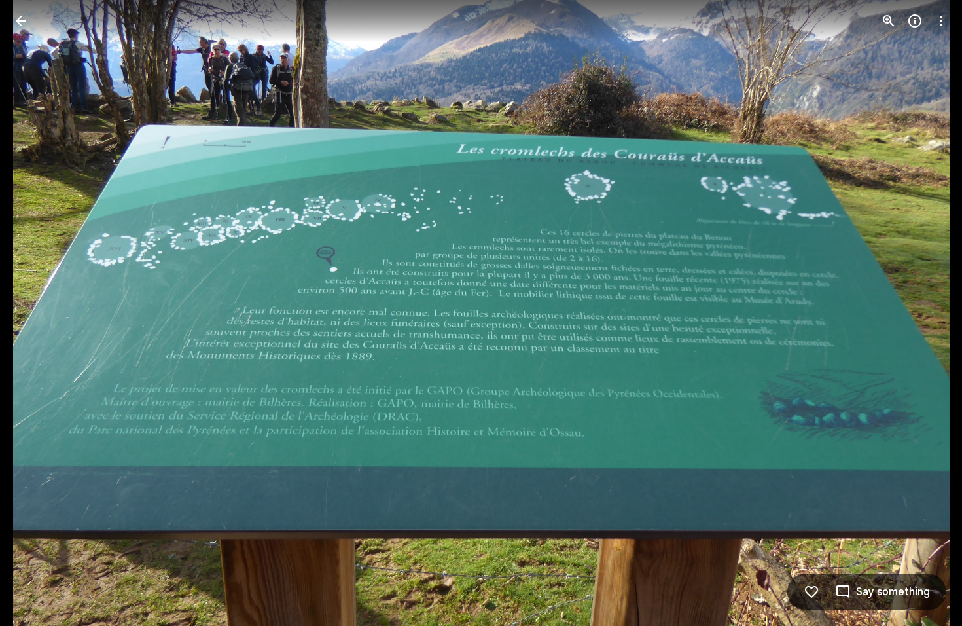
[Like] (811, 592)
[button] (36, 313)
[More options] (941, 21)
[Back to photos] (21, 21)
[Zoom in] (889, 21)
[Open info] (915, 21)
